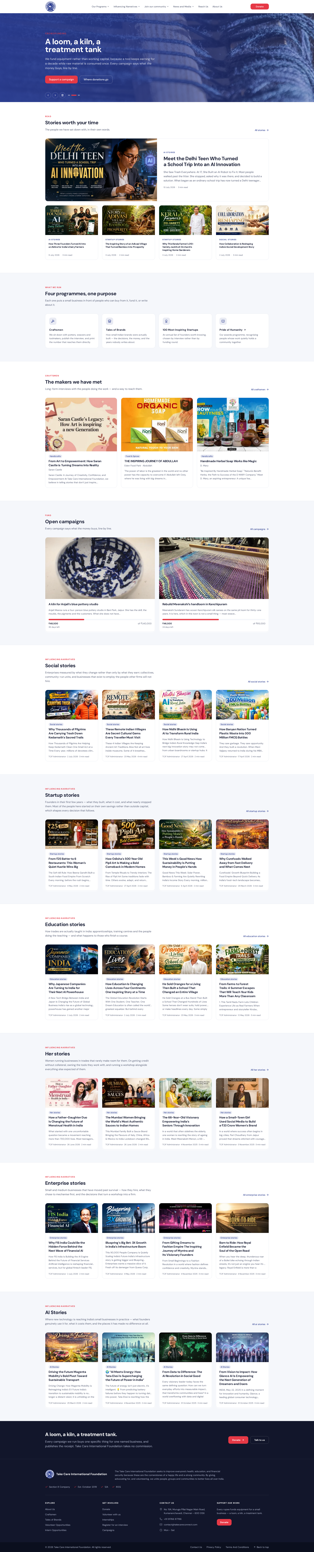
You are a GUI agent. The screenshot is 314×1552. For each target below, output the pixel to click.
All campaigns (257, 529)
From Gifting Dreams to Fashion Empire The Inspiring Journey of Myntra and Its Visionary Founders (182, 1249)
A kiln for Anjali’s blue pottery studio (73, 604)
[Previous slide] (48, 95)
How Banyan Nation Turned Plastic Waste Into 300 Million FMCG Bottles (237, 733)
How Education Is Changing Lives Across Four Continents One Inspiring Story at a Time (125, 988)
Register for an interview (115, 1524)
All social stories (256, 681)
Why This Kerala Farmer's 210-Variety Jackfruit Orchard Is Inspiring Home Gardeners (178, 247)
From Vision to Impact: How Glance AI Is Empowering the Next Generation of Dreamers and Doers (238, 1378)
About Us (217, 6)
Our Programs (99, 6)
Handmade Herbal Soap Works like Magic (228, 461)
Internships (108, 1519)
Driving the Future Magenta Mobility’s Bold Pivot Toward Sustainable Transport (68, 1376)
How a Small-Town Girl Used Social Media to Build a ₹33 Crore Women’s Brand (238, 1122)
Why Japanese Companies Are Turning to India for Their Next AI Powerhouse (67, 988)
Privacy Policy (214, 1547)
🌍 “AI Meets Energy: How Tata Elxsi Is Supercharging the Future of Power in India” (124, 1376)
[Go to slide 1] (69, 95)
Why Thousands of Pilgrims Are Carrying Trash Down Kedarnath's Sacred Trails (67, 733)
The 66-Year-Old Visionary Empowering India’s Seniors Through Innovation (181, 1122)
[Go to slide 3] (77, 95)
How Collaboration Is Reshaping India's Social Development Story (236, 245)
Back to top (263, 1547)
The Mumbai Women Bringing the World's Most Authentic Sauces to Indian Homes (125, 1122)
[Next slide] (55, 95)
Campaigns (108, 1530)
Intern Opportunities (55, 1530)
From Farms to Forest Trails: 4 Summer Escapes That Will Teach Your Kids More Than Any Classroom (237, 990)
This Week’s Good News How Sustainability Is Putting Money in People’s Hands (182, 863)
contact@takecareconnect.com (180, 1524)
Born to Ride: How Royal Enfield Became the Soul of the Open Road (235, 1247)
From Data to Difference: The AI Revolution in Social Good (182, 1374)
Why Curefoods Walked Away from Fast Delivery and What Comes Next (236, 863)
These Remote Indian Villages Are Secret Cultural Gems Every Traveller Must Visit (125, 733)
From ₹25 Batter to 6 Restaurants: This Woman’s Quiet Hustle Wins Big (67, 863)
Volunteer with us (111, 1514)
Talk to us (259, 1440)
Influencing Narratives (125, 6)
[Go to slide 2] (72, 95)
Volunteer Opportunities (57, 1524)
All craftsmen (258, 389)
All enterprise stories (254, 1194)
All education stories (254, 936)
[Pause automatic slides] (62, 95)
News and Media (182, 6)
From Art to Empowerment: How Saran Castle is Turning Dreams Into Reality (75, 463)
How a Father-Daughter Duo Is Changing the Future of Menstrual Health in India (68, 1122)
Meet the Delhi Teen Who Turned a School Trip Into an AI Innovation (202, 161)
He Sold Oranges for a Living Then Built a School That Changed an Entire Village (181, 988)
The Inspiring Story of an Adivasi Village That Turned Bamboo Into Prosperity (126, 245)
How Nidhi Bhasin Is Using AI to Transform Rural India (180, 731)
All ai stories (258, 1324)
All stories (260, 130)
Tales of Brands (53, 1519)
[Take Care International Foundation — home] (50, 6)
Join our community (155, 6)
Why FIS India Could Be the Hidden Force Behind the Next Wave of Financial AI (67, 1247)
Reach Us (203, 6)
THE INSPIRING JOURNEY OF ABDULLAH (151, 461)
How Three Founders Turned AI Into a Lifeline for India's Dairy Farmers (67, 245)
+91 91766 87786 (173, 1519)
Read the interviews (61, 79)
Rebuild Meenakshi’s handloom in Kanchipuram (194, 604)
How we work (91, 79)
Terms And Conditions (237, 1547)
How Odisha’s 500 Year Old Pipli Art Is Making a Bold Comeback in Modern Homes (125, 863)
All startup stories (255, 811)
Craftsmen (50, 1514)
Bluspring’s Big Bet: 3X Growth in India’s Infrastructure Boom (125, 1245)
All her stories (258, 1069)
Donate (260, 6)
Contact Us (196, 1547)
